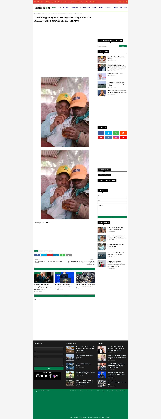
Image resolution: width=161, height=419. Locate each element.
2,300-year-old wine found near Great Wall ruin (116, 245)
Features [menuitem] (108, 7)
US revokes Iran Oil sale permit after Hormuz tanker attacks (116, 253)
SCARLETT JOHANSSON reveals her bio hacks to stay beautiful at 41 (117, 91)
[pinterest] (126, 2)
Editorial (41, 251)
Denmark (60, 2)
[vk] (108, 137)
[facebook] (117, 2)
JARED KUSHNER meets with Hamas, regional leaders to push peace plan (63, 286)
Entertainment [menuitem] (85, 7)
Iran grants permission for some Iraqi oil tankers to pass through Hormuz (116, 83)
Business (95, 2)
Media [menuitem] (101, 7)
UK (38, 2)
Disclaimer (101, 417)
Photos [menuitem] (115, 7)
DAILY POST (46, 391)
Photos (39, 13)
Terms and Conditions (93, 417)
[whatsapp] (116, 133)
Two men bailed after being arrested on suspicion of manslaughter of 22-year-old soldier (85, 348)
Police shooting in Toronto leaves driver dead (84, 356)
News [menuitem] (59, 7)
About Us (76, 417)
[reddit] (123, 133)
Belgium (48, 2)
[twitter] (120, 2)
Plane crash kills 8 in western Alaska (83, 364)
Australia (54, 2)
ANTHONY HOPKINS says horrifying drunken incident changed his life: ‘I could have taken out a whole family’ (43, 286)
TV (90, 2)
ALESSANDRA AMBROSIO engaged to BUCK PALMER (115, 228)
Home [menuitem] (54, 7)
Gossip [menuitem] (94, 7)
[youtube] (123, 137)
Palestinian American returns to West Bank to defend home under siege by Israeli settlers (85, 382)
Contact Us (108, 417)
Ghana (82, 2)
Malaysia (67, 2)
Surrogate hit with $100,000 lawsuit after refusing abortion (85, 373)
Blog (87, 2)
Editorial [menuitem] (74, 7)
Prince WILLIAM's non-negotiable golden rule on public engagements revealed (117, 357)
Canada (43, 2)
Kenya (77, 2)
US (35, 2)
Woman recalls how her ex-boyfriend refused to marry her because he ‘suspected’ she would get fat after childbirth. (116, 263)
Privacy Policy (83, 417)
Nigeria (72, 2)
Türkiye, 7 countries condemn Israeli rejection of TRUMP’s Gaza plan (85, 285)
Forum (46, 251)
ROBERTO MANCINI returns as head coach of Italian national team (117, 237)
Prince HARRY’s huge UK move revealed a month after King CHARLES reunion (116, 365)
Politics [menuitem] (66, 7)
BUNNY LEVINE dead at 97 (115, 74)
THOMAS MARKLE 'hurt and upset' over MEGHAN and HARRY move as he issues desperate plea (117, 67)
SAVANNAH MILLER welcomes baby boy (116, 57)
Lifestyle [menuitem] (123, 7)
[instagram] (123, 2)
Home (35, 13)
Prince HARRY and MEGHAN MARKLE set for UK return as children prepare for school (116, 348)
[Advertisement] (64, 39)
